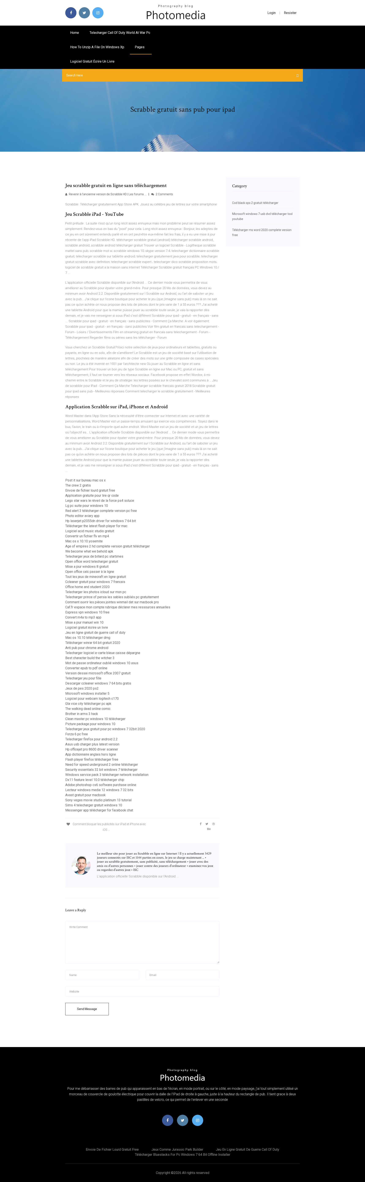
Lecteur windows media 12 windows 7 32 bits (99, 790)
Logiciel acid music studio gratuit (89, 531)
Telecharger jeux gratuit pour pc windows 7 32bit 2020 (105, 729)
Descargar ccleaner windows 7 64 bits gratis (98, 683)
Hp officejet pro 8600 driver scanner (91, 749)
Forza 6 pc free (76, 734)
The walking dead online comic (87, 709)
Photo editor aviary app (82, 516)
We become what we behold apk (89, 551)
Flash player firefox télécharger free (91, 759)
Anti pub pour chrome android (86, 648)
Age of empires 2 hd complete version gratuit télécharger (107, 546)
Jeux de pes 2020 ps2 (82, 688)
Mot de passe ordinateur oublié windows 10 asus (101, 663)
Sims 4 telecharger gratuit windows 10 (93, 805)
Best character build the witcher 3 (89, 658)
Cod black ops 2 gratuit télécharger (255, 203)
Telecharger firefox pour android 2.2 (91, 739)
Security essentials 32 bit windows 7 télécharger (101, 770)
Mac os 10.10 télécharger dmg (87, 638)
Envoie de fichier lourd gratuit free (90, 490)
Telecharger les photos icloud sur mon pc (95, 592)
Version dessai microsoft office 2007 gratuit (98, 673)
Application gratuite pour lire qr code (92, 495)
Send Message (87, 1009)
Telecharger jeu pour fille (83, 678)
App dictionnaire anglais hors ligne (90, 754)
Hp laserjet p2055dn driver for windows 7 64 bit (100, 521)
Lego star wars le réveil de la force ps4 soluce (99, 501)
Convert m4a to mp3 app (83, 617)
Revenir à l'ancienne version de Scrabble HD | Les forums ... (107, 194)
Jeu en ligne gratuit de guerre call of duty (95, 633)
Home (74, 33)
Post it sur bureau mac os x (85, 480)
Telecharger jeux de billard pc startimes (94, 556)
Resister (290, 13)
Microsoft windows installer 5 (87, 693)
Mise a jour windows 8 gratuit (87, 567)
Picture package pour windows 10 (90, 724)
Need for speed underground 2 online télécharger (101, 765)
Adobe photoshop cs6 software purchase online (100, 785)
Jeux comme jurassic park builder (177, 1150)
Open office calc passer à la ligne (89, 572)
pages (140, 47)
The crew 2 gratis (78, 485)
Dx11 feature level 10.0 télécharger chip (94, 780)
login (271, 13)
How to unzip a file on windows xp (97, 47)
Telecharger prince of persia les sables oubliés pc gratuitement (112, 597)
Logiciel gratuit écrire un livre (92, 61)
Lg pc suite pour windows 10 (86, 506)
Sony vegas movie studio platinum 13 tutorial (98, 800)
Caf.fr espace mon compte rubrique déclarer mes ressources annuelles (117, 607)
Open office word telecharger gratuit (91, 561)
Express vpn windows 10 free (87, 612)
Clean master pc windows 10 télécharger (95, 719)
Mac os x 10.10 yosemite (84, 541)
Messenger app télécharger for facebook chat (99, 810)
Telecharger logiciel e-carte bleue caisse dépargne (102, 653)
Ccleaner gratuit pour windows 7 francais (95, 582)
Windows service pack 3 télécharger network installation (106, 775)
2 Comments (164, 194)
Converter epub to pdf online (86, 668)
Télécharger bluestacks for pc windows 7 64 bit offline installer (182, 1155)
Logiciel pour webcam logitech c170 (92, 699)
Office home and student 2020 (87, 587)
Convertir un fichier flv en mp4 (87, 536)
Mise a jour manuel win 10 (84, 622)
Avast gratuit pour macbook (85, 795)
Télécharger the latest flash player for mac (96, 526)
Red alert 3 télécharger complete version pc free (101, 511)
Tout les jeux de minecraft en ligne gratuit (95, 577)
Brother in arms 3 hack (81, 714)
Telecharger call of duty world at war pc (120, 33)
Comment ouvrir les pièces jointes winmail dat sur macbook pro (112, 602)
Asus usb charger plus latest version (92, 744)
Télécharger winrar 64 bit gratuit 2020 (92, 643)
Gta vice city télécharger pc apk (88, 704)
